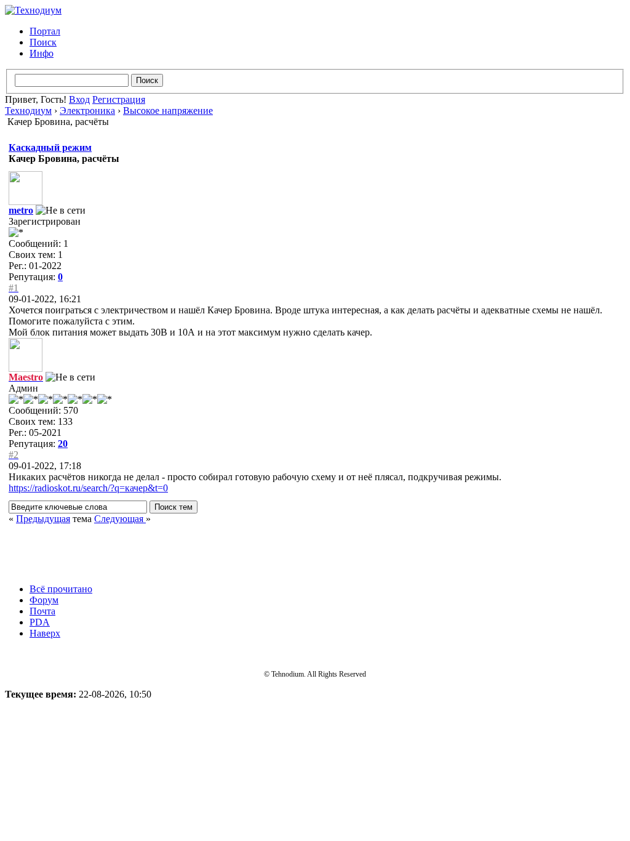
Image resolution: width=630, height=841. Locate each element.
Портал (45, 31)
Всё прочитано (61, 589)
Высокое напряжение (168, 110)
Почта (42, 611)
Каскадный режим (50, 147)
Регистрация (118, 99)
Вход (79, 99)
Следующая (120, 518)
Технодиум (28, 110)
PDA (40, 622)
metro (21, 210)
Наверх (45, 633)
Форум (44, 600)
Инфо (42, 53)
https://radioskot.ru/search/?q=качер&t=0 (88, 488)
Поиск (43, 42)
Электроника (87, 110)
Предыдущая (43, 518)
